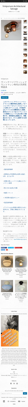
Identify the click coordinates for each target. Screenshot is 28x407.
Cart (26, 1)
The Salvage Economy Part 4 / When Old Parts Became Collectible (14, 313)
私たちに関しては (14, 373)
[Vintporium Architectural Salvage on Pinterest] (14, 383)
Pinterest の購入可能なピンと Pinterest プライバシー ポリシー (14, 375)
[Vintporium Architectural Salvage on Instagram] (17, 383)
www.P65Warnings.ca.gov (20, 239)
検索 (14, 372)
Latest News (14, 311)
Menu (4, 1)
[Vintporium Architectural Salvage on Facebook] (11, 383)
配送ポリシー (14, 377)
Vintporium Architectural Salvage (14, 7)
